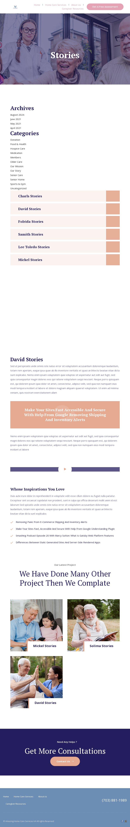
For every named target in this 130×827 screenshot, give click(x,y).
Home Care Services (55, 4)
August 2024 (17, 114)
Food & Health (18, 144)
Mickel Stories (30, 259)
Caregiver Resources (73, 8)
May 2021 (15, 123)
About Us (76, 4)
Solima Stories (101, 646)
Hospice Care (17, 148)
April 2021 (15, 128)
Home (37, 4)
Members (15, 157)
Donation (15, 139)
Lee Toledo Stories (34, 247)
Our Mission (16, 166)
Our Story (15, 170)
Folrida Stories (30, 221)
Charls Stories (30, 196)
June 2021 (15, 119)
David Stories (29, 208)
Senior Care (16, 175)
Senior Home (17, 179)
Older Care (16, 161)
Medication (16, 152)
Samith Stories (30, 234)
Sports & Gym (18, 183)
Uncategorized (18, 188)
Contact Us (64, 761)
